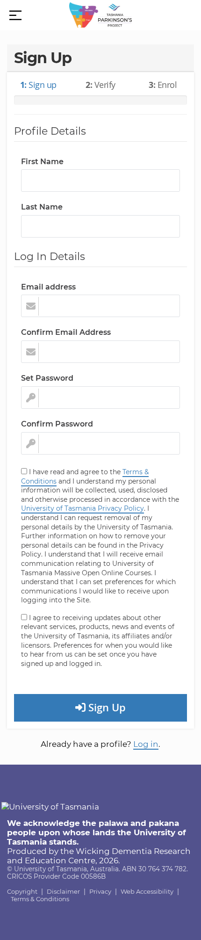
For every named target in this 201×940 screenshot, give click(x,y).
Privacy (100, 891)
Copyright (22, 891)
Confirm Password (57, 423)
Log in (145, 744)
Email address (48, 286)
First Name (42, 161)
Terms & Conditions (40, 899)
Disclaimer (63, 891)
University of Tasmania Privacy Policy (82, 508)
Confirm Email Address (66, 332)
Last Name (42, 206)
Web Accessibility (147, 891)
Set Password (47, 378)
